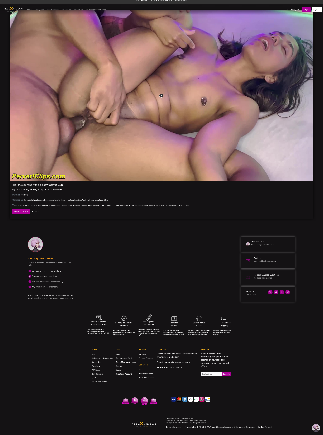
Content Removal (265, 427)
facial (180, 205)
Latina (33, 200)
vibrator (138, 205)
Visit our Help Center (263, 278)
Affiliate (142, 354)
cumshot (186, 205)
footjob (84, 205)
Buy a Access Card (124, 358)
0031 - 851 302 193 (173, 367)
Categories (39, 9)
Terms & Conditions (173, 427)
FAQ (93, 354)
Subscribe (226, 374)
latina (20, 205)
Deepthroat (74, 200)
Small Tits (89, 200)
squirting (119, 205)
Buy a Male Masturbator (126, 362)
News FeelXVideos (146, 378)
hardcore (59, 205)
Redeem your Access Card (102, 358)
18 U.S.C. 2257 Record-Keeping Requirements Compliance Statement (226, 427)
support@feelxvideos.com (265, 261)
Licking (54, 200)
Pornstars (96, 366)
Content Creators (146, 358)
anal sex (144, 205)
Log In (306, 9)
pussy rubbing (98, 205)
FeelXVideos (215, 353)
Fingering (48, 200)
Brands (119, 366)
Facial (96, 200)
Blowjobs (27, 200)
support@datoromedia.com (177, 362)
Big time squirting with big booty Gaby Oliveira (37, 184)
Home (29, 9)
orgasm (127, 205)
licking (90, 205)
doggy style (153, 205)
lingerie (34, 205)
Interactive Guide (146, 374)
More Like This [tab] (21, 211)
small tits (26, 205)
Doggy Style (103, 200)
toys (132, 205)
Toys (67, 200)
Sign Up (316, 9)
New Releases (53, 9)
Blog (141, 370)
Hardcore (61, 200)
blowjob (52, 205)
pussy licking (110, 205)
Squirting (40, 200)
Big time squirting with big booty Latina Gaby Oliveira (37, 189)
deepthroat (67, 205)
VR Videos (66, 9)
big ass (45, 205)
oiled (40, 205)
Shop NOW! (78, 9)
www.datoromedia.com (168, 357)
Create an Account (99, 382)
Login (94, 378)
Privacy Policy (190, 427)
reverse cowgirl (171, 205)
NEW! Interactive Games (96, 9)
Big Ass (82, 200)
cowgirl (161, 205)
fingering (76, 205)
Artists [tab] (35, 211)
